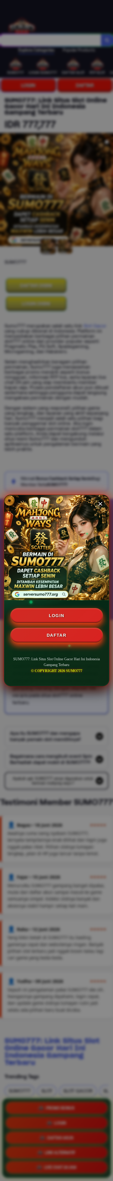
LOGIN (56, 615)
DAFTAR (56, 635)
